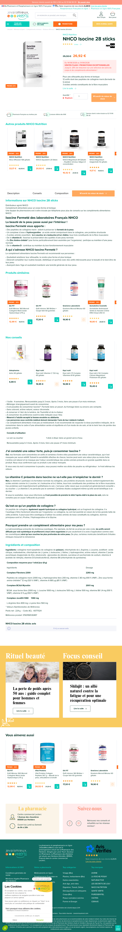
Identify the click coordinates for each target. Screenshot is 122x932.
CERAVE (95, 901)
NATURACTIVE (97, 880)
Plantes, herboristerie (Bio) (74, 876)
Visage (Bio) (68, 873)
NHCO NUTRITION (99, 887)
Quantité (66, 95)
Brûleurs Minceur (48, 29)
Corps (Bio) (67, 894)
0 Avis (76, 44)
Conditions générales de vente (16, 874)
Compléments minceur (33, 29)
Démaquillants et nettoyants (74, 891)
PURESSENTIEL (97, 894)
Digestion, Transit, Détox (73, 887)
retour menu (118, 929)
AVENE (94, 873)
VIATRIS (94, 898)
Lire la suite (68, 88)
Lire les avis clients (99, 6)
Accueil (10, 29)
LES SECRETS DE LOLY (100, 884)
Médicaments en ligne (42, 24)
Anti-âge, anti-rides (71, 884)
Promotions (67, 24)
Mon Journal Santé (104, 24)
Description (13, 193)
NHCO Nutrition (70, 34)
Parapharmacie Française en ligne (74, 8)
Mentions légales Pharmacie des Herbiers (17, 880)
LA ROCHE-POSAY (99, 876)
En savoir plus (84, 2)
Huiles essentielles (70, 880)
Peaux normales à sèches (73, 898)
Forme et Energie (70, 901)
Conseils (37, 193)
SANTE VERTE (97, 891)
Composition (61, 193)
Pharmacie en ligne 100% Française (105, 8)
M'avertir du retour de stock (102, 97)
